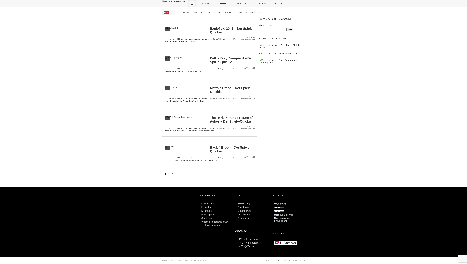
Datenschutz (244, 210)
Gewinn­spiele (255, 12)
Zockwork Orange (210, 225)
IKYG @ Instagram (248, 242)
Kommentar (229, 12)
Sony (195, 12)
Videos (278, 3)
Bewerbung (244, 203)
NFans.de (206, 210)
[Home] (174, 1)
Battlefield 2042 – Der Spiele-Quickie (231, 30)
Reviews (206, 3)
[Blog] (283, 214)
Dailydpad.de (208, 203)
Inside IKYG (242, 12)
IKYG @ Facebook (248, 239)
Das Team (243, 207)
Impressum (244, 214)
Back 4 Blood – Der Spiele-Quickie (230, 149)
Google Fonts (275, 260)
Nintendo (186, 12)
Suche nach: (265, 26)
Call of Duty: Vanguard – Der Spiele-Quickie (231, 60)
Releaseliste (244, 218)
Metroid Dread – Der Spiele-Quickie (230, 90)
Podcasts (260, 3)
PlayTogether (208, 214)
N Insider (206, 207)
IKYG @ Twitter (246, 246)
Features (217, 12)
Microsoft (205, 12)
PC (177, 12)
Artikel (223, 3)
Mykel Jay (252, 37)
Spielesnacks (208, 218)
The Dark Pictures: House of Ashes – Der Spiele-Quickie (231, 119)
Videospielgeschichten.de (215, 221)
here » (302, 260)
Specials (241, 3)
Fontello (289, 260)
